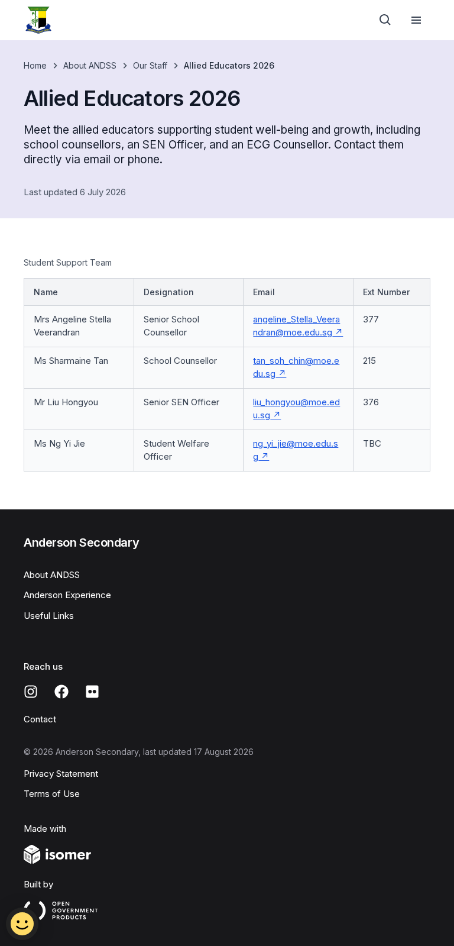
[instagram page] (31, 692)
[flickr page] (92, 692)
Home (35, 65)
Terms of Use (52, 793)
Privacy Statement (61, 773)
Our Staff (150, 65)
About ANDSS (89, 65)
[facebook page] (61, 692)
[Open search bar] (385, 20)
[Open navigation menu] (416, 20)
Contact (40, 719)
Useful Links (49, 615)
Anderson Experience (67, 594)
